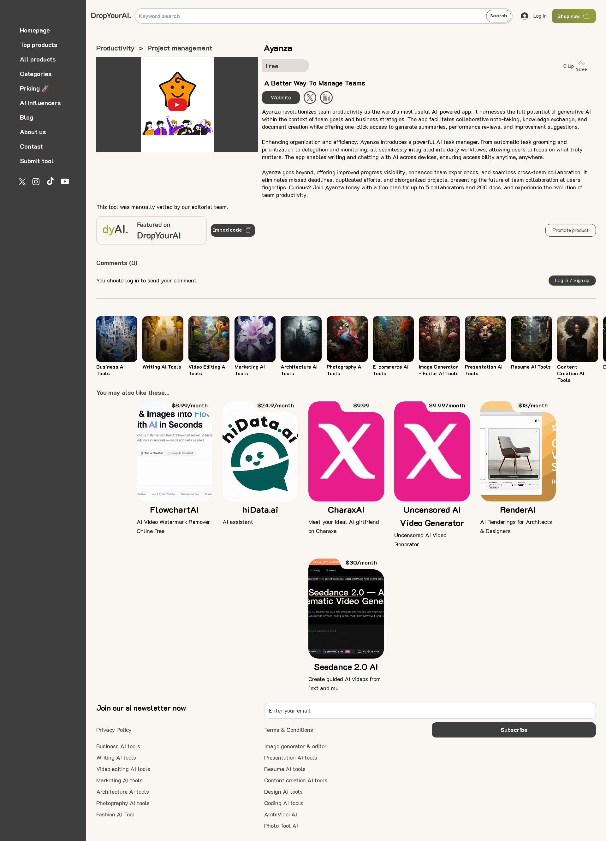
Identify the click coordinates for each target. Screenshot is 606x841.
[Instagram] (36, 181)
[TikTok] (50, 181)
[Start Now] (326, 97)
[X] (21, 181)
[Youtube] (65, 181)
